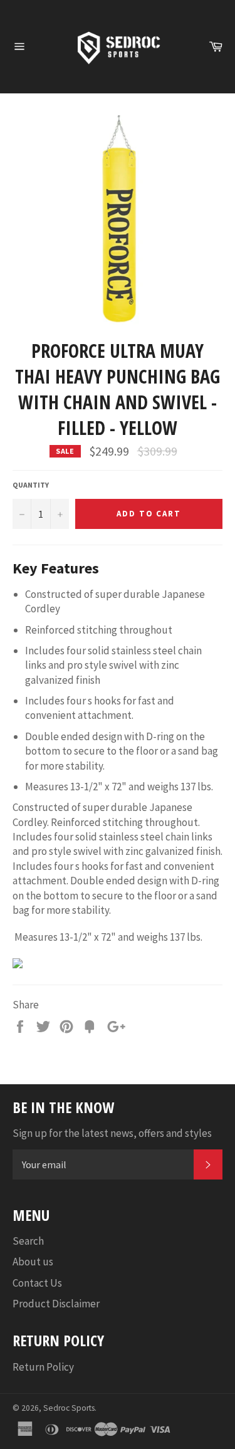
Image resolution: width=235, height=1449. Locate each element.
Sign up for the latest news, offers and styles (112, 1133)
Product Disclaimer (56, 1303)
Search (28, 1241)
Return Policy (43, 1367)
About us (33, 1262)
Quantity (31, 484)
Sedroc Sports (69, 1408)
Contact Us (37, 1283)
